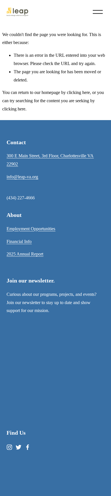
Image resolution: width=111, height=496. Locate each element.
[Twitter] (18, 447)
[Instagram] (9, 447)
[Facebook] (27, 447)
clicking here (78, 92)
